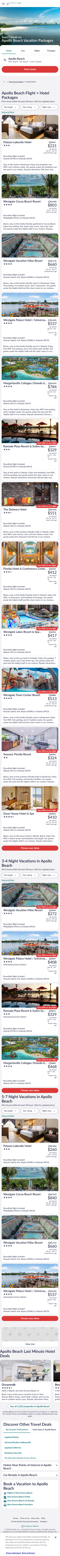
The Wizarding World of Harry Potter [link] (20, 1458)
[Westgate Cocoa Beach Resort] (30, 214)
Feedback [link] (43, 1521)
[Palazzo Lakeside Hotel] (30, 155)
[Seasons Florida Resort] (30, 767)
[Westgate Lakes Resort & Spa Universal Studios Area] (30, 646)
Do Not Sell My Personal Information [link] (25, 1521)
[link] (30, 1493)
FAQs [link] (43, 1518)
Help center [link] (35, 1518)
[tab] (9, 51)
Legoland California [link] (12, 1448)
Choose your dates (30, 848)
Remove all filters (8, 112)
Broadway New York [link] (13, 1453)
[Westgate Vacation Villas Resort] (30, 273)
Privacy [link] (15, 1518)
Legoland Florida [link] (11, 1437)
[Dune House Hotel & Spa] (30, 826)
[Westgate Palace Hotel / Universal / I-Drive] (30, 335)
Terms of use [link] (24, 1518)
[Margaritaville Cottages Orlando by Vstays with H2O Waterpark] (30, 398)
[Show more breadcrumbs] (4, 81)
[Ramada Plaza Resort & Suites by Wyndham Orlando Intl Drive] (30, 461)
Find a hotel (30, 69)
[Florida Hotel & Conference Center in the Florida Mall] (30, 583)
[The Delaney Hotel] (30, 522)
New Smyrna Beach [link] (16, 82)
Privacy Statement (13, 1553)
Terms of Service (28, 1553)
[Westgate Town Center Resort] (30, 708)
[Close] (55, 1537)
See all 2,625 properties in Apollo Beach (30, 1406)
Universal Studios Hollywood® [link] (17, 1443)
